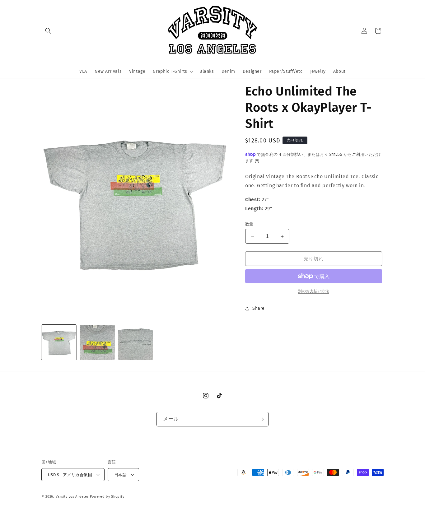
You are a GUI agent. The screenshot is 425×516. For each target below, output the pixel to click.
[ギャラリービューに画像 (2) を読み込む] (97, 342)
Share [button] (258, 308)
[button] (48, 31)
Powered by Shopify (107, 497)
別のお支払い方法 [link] (313, 291)
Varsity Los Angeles (72, 497)
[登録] (261, 419)
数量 (249, 224)
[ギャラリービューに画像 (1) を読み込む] (59, 342)
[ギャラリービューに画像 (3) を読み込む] (135, 342)
